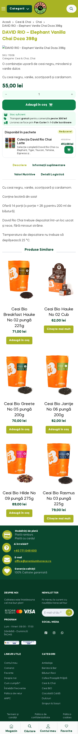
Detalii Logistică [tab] (52, 174)
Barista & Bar (49, 668)
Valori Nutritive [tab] (24, 174)
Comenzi (9, 668)
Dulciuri (46, 698)
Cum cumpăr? (12, 683)
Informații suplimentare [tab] (48, 165)
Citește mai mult (59, 329)
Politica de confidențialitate (40, 716)
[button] (70, 50)
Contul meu (10, 663)
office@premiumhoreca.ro (33, 561)
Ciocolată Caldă (51, 694)
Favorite (8, 673)
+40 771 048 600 (25, 551)
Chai (39, 22)
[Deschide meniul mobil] (3, 8)
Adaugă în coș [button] (19, 340)
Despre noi (10, 678)
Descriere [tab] (20, 165)
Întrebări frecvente (15, 688)
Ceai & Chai (23, 22)
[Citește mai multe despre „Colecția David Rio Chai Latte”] (68, 150)
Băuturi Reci (49, 673)
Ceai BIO (47, 688)
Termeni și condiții (13, 716)
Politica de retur (13, 694)
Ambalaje (47, 663)
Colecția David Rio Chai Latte (34, 141)
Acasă (6, 22)
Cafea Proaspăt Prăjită (54, 678)
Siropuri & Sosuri (51, 704)
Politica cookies (67, 716)
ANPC (7, 698)
